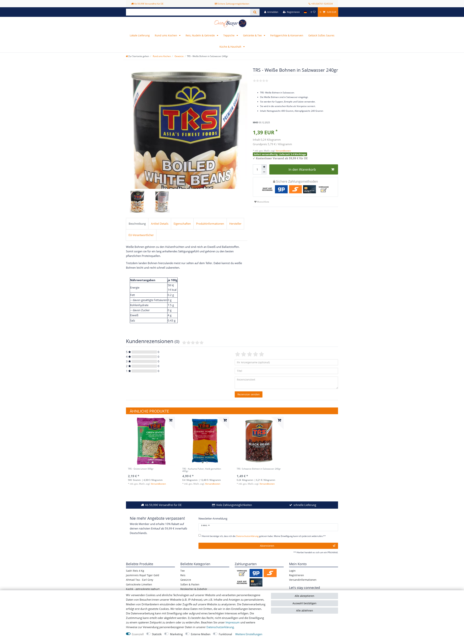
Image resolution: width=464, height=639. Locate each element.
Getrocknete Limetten (139, 584)
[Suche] (254, 12)
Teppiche (229, 35)
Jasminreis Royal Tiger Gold (142, 575)
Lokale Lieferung (140, 35)
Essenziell (138, 634)
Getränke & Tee (252, 35)
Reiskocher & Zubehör (193, 589)
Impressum (232, 622)
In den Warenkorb (302, 169)
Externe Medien (200, 634)
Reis (182, 575)
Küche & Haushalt (230, 46)
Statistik (157, 634)
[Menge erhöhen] (264, 166)
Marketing (176, 634)
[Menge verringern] (264, 172)
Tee (182, 570)
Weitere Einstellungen (248, 634)
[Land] (305, 12)
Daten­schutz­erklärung (220, 627)
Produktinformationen (210, 224)
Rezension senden (248, 394)
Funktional (225, 634)
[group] (150, 441)
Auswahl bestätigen (304, 603)
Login (292, 570)
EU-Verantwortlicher (141, 235)
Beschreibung (137, 224)
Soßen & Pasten (189, 584)
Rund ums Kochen (166, 35)
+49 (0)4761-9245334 (322, 3)
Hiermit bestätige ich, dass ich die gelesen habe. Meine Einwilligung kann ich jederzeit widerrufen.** (264, 536)
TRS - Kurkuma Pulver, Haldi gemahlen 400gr (201, 470)
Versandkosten (283, 150)
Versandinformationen (302, 579)
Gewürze (179, 56)
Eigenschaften (182, 224)
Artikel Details (159, 224)
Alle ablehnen (304, 610)
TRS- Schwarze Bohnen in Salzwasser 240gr (259, 469)
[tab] (137, 224)
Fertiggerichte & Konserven (286, 35)
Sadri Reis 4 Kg (135, 570)
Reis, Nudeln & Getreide (201, 35)
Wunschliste (262, 201)
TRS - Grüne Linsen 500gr (141, 469)
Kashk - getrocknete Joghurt (143, 589)
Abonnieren (267, 545)
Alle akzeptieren (304, 596)
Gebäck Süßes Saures (321, 35)
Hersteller (235, 224)
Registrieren (296, 575)
